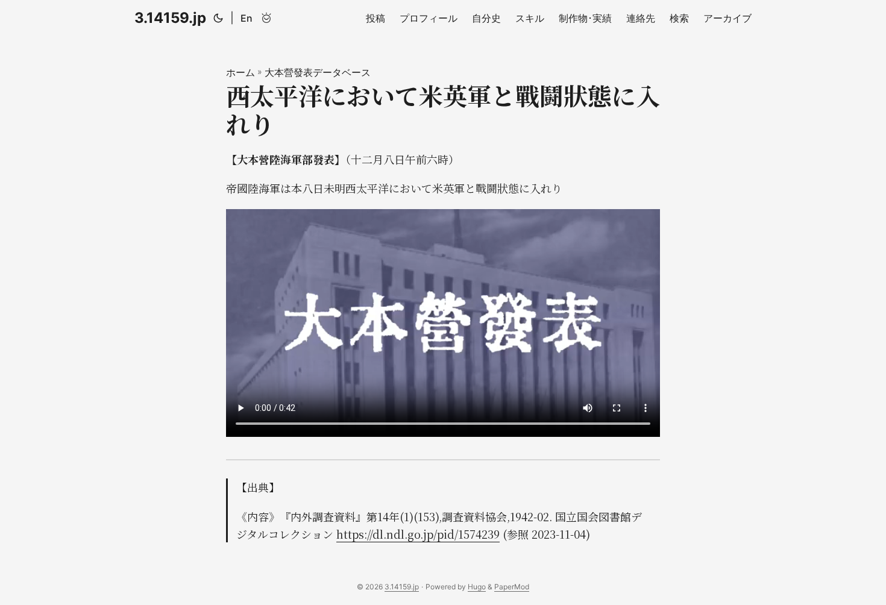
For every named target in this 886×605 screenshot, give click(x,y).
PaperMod (511, 586)
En (246, 18)
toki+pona (266, 18)
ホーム (240, 72)
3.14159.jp (170, 18)
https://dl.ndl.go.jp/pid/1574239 (418, 534)
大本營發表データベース (318, 72)
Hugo (477, 586)
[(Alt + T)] (218, 18)
